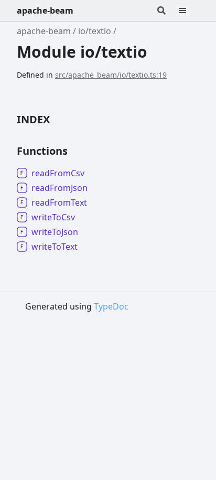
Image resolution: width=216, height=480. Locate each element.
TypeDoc (111, 306)
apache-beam (45, 10)
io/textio (94, 31)
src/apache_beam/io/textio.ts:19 (111, 75)
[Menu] (188, 10)
